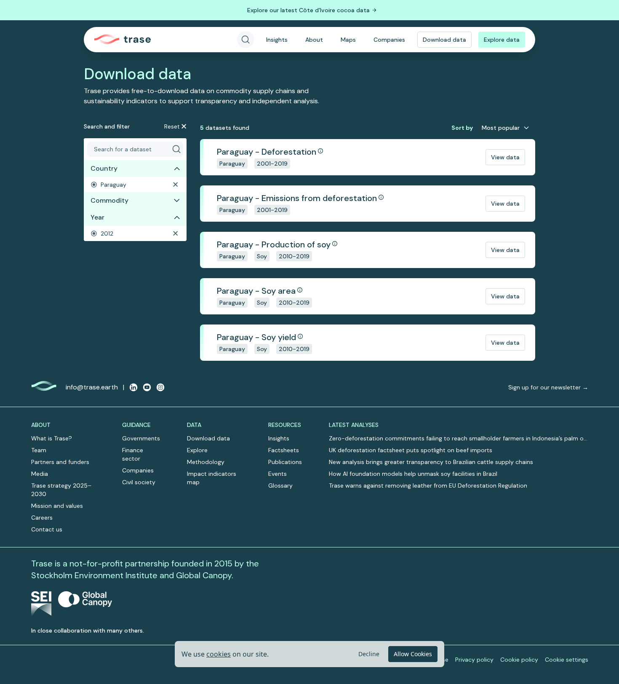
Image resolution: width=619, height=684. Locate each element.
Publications (285, 462)
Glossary (280, 485)
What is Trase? (51, 438)
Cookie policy (519, 659)
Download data (444, 39)
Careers (42, 517)
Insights (277, 39)
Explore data (502, 39)
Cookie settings (566, 659)
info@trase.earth (92, 387)
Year (97, 217)
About (314, 39)
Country (104, 168)
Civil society (138, 482)
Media (39, 473)
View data (505, 157)
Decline (368, 654)
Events (277, 473)
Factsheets (283, 450)
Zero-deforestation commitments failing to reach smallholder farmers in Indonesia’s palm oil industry (457, 439)
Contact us (46, 529)
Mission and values (57, 506)
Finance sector (132, 454)
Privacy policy (474, 659)
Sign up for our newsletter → (548, 387)
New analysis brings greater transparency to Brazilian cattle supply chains (431, 462)
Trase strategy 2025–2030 (61, 490)
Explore (197, 450)
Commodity (109, 200)
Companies (389, 39)
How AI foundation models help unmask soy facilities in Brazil (413, 473)
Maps (348, 39)
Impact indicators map (211, 478)
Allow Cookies (413, 654)
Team (38, 450)
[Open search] (245, 39)
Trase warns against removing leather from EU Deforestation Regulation (428, 485)
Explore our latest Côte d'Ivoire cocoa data (308, 10)
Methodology (205, 462)
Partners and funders (60, 462)
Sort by (462, 127)
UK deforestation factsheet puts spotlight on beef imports (410, 450)
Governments (141, 438)
